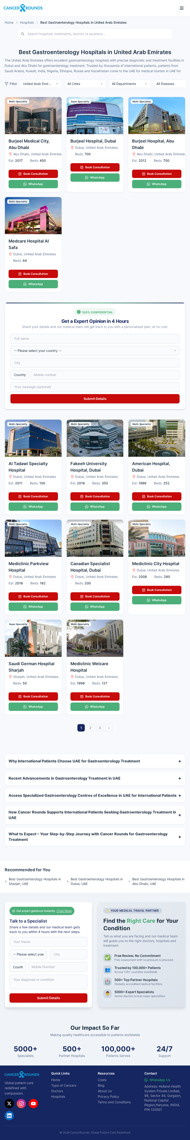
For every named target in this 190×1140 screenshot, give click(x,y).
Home (9, 22)
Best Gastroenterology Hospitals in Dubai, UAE (97, 881)
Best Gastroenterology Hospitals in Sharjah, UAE (35, 881)
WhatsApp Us (159, 1080)
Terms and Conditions (114, 1102)
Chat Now (64, 911)
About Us (105, 1091)
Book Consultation (35, 173)
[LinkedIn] (9, 1115)
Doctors (57, 1091)
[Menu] (181, 8)
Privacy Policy (108, 1096)
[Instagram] (21, 1103)
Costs (102, 1080)
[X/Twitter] (9, 1103)
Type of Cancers (63, 1085)
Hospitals (27, 22)
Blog (101, 1085)
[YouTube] (33, 1103)
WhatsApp (35, 184)
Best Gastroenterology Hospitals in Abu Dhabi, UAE (158, 881)
